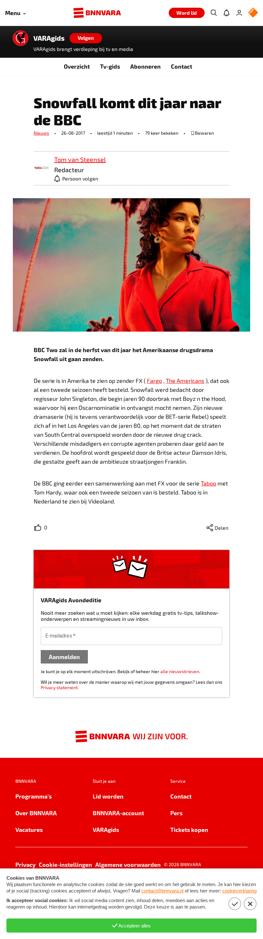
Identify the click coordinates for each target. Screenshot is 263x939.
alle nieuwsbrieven (179, 671)
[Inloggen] (239, 13)
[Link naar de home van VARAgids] (20, 38)
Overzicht (77, 66)
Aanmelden (64, 656)
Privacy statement (59, 687)
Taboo (208, 483)
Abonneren (145, 66)
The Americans (185, 380)
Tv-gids (110, 66)
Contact (181, 66)
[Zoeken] (213, 13)
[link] (41, 168)
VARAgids (48, 38)
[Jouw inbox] (226, 13)
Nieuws (41, 133)
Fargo (154, 380)
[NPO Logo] (253, 13)
